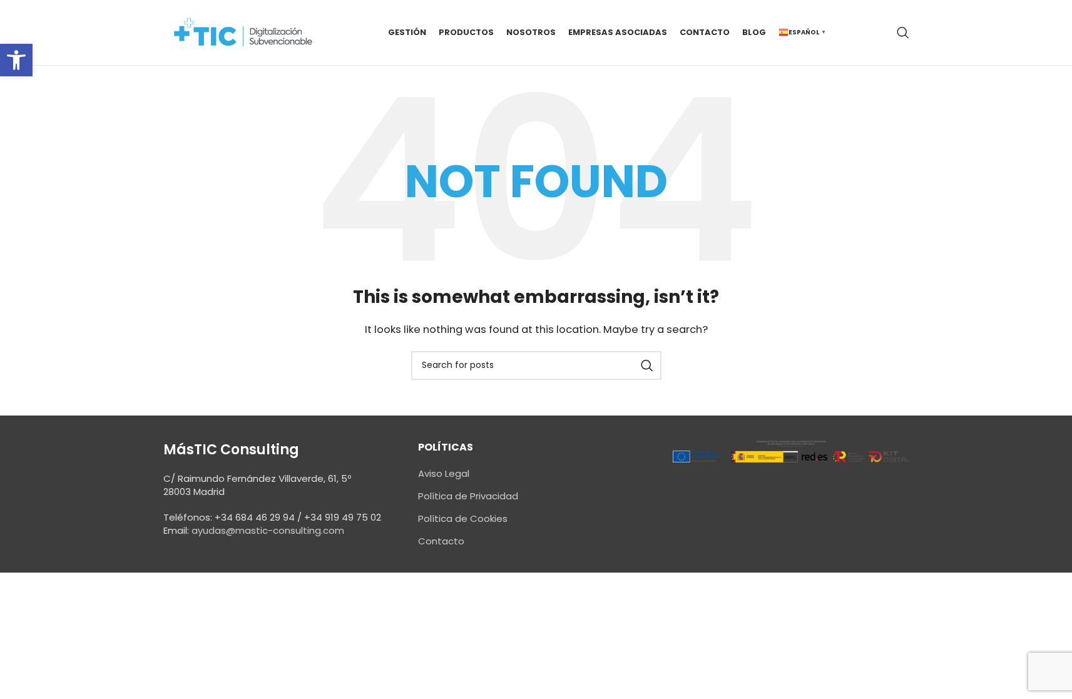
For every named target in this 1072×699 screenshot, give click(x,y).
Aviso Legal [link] (443, 473)
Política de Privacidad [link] (468, 496)
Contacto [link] (441, 541)
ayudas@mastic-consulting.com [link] (267, 530)
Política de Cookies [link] (463, 518)
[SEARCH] (647, 365)
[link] (16, 60)
